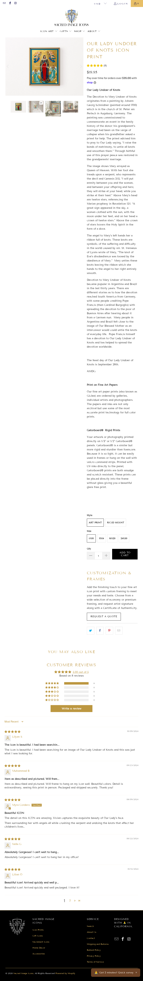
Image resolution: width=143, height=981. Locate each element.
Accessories (38, 953)
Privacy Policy (94, 956)
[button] (49, 31)
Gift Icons (37, 935)
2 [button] (70, 900)
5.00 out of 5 (81, 672)
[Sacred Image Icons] (71, 18)
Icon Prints (38, 929)
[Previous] (8, 66)
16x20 (112, 538)
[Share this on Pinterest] (109, 630)
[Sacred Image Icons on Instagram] (15, 3)
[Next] (81, 66)
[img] (12, 731)
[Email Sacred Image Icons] (4, 3)
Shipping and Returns (98, 944)
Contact (91, 938)
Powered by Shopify (65, 973)
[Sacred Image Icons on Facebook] (9, 3)
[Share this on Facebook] (100, 630)
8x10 (91, 538)
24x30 (124, 538)
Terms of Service (95, 961)
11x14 (101, 538)
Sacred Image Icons (23, 973)
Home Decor (38, 947)
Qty (89, 548)
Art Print (95, 522)
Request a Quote (104, 616)
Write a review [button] (71, 708)
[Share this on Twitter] (90, 630)
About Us (91, 932)
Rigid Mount (115, 522)
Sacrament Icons (40, 941)
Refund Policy (94, 950)
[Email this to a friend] (119, 630)
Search (90, 926)
